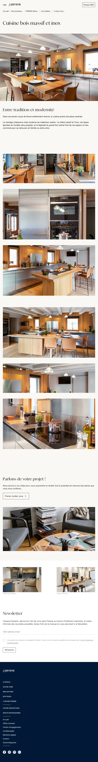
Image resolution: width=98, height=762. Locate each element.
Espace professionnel (12, 713)
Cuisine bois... (59, 11)
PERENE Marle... (32, 11)
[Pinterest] (14, 752)
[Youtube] (19, 752)
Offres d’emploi (9, 723)
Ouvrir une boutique (11, 708)
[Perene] (14, 4)
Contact (6, 739)
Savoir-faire (8, 687)
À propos (6, 682)
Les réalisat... (46, 11)
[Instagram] (9, 752)
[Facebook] (4, 752)
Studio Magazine (9, 742)
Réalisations (8, 692)
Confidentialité (8, 731)
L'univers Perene (9, 701)
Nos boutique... (17, 11)
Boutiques (7, 696)
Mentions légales (9, 735)
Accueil (6, 11)
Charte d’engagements (12, 727)
